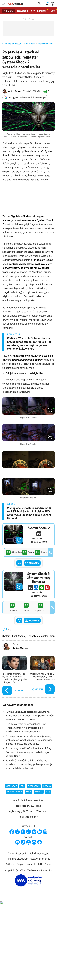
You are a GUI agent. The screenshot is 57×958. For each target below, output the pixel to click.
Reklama (9, 864)
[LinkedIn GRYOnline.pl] (39, 831)
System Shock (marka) (14, 636)
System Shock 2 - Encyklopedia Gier (28, 535)
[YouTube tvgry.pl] (17, 842)
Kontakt (38, 864)
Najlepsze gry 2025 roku (21, 811)
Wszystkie (11, 786)
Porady (47, 786)
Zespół (20, 864)
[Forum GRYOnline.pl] (45, 831)
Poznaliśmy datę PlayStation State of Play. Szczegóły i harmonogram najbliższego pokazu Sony (29, 752)
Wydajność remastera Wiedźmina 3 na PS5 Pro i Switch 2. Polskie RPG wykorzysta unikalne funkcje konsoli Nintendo (29, 513)
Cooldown (33, 786)
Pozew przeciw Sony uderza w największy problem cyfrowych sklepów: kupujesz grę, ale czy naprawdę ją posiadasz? (29, 740)
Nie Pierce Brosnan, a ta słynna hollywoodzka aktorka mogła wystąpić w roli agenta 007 (14, 676)
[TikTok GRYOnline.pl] (28, 831)
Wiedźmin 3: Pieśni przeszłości (28, 800)
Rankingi (41, 10)
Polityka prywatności (18, 858)
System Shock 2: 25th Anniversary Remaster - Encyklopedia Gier (28, 584)
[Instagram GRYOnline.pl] (17, 831)
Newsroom (22, 10)
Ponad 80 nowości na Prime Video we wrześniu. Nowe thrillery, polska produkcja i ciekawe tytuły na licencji (30, 764)
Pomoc (47, 864)
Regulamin (21, 853)
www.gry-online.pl (11, 43)
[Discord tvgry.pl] (34, 842)
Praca (29, 864)
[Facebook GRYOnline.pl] (12, 831)
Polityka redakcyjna (39, 853)
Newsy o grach (45, 43)
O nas (11, 853)
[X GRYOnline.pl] (23, 831)
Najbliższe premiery (28, 816)
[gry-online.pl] (15, 3)
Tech (28, 791)
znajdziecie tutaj (11, 292)
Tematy (38, 791)
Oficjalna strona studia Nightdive (24, 373)
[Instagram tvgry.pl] (28, 842)
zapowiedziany (31, 155)
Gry (33, 10)
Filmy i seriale (14, 791)
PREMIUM (8, 10)
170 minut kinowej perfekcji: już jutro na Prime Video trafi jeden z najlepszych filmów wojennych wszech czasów (30, 715)
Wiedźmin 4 (42, 811)
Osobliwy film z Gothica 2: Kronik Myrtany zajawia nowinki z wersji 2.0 (42, 676)
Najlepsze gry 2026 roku (28, 805)
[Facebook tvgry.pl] (39, 842)
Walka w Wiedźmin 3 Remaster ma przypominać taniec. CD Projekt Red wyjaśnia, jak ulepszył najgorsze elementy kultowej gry (29, 343)
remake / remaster (38, 636)
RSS (48, 791)
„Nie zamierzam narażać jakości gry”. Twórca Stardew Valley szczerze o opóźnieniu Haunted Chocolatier (26, 727)
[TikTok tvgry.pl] (23, 842)
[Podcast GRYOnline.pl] (34, 831)
